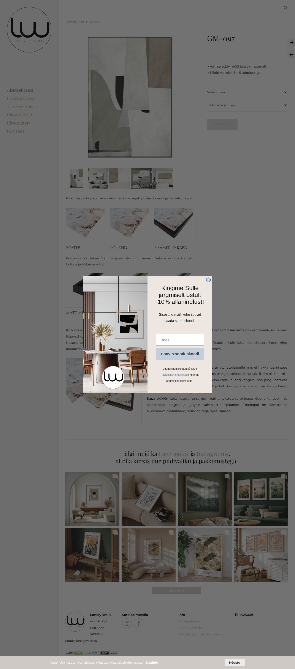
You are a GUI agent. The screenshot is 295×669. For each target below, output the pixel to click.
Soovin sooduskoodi (180, 354)
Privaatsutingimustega (174, 374)
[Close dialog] (208, 280)
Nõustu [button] (234, 662)
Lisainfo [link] (152, 662)
